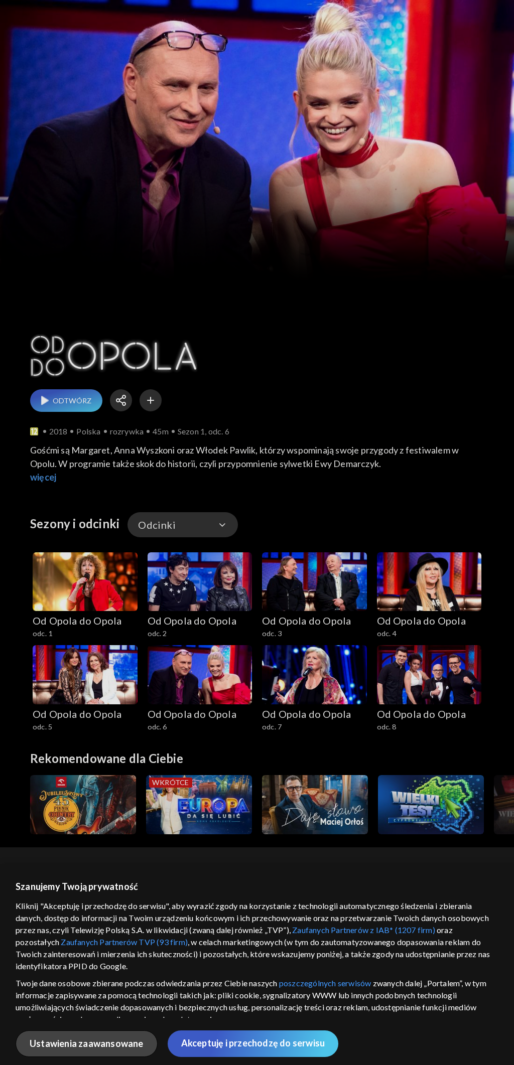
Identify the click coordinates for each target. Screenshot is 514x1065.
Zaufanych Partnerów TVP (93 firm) (124, 942)
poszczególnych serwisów (325, 983)
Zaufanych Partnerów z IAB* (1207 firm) (363, 930)
